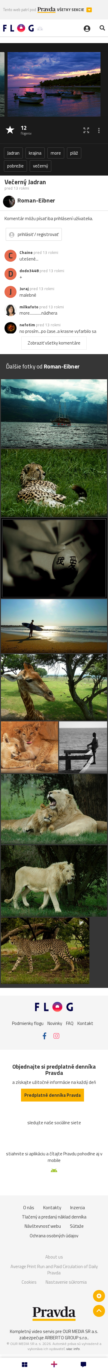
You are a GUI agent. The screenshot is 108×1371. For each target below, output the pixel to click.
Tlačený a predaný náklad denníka (54, 1217)
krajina (35, 153)
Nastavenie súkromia (66, 1282)
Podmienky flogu (28, 1023)
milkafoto (29, 307)
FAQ (70, 1023)
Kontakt (85, 1023)
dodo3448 (29, 271)
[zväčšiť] (86, 130)
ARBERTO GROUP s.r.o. (66, 1337)
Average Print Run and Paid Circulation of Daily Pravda (54, 1269)
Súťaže (77, 1226)
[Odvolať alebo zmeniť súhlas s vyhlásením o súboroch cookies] (99, 1296)
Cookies (29, 1282)
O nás (28, 1207)
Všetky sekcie (71, 10)
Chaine (26, 252)
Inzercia (77, 1207)
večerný (40, 165)
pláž (74, 153)
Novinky (54, 1023)
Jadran (13, 153)
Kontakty (52, 1207)
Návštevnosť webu (43, 1226)
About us (54, 1257)
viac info (73, 1349)
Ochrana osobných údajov (54, 1236)
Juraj (24, 289)
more (56, 153)
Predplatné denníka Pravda (52, 1095)
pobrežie (15, 165)
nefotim (27, 325)
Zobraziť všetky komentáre (54, 342)
